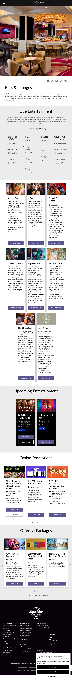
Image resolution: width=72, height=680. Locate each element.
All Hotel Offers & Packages (35, 596)
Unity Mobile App (25, 633)
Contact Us (6, 643)
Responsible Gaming (24, 670)
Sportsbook (6, 652)
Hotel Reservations (8, 626)
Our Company (24, 639)
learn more (14, 583)
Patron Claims (22, 667)
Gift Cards (6, 628)
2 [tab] (35, 522)
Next (70, 494)
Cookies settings (53, 676)
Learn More (26, 442)
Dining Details (56, 243)
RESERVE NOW (26, 437)
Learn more (46, 378)
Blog (21, 646)
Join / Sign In (23, 626)
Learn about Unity (25, 628)
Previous (2, 494)
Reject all (53, 672)
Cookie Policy (41, 663)
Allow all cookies (53, 667)
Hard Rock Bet (7, 650)
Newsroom (23, 644)
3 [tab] (37, 522)
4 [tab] (39, 522)
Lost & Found (7, 630)
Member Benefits (25, 630)
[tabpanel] (14, 494)
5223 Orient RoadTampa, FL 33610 (42, 627)
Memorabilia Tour (8, 639)
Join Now (14, 515)
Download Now (36, 515)
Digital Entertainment (9, 648)
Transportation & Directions (8, 635)
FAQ (4, 641)
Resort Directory (8, 633)
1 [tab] (32, 522)
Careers (22, 642)
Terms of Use (33, 667)
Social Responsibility (25, 649)
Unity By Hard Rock (25, 623)
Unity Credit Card (25, 635)
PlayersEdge (23, 651)
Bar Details (16, 243)
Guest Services (7, 623)
